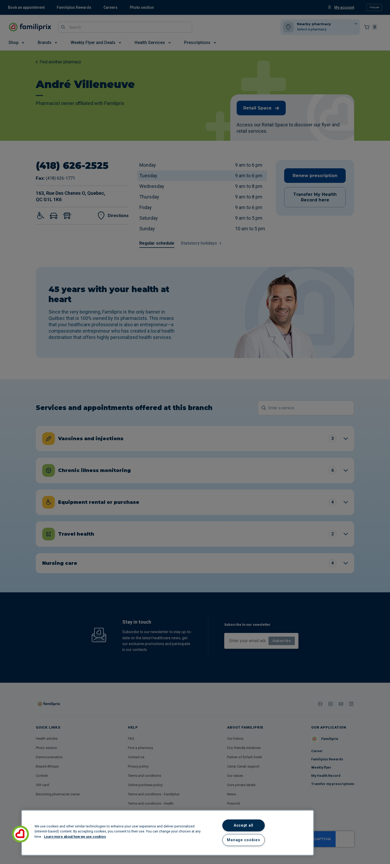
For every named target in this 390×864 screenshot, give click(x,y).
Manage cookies (243, 840)
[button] (20, 834)
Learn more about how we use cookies (75, 837)
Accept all (243, 825)
